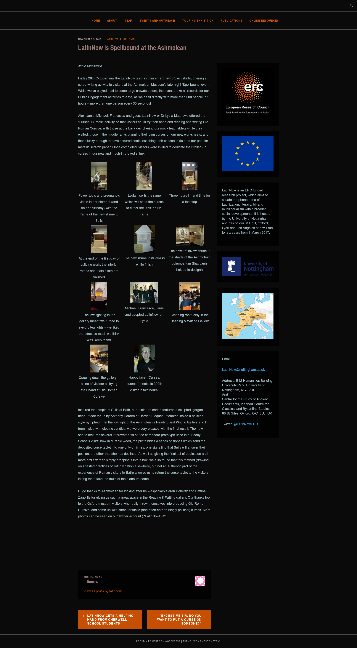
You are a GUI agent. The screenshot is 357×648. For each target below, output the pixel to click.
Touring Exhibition (198, 20)
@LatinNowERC (246, 423)
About (112, 20)
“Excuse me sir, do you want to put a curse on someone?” (179, 619)
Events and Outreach (157, 20)
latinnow (112, 39)
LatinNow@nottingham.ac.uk (243, 369)
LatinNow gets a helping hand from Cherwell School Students (110, 619)
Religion (129, 39)
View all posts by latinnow (102, 590)
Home (96, 20)
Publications (231, 20)
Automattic (212, 641)
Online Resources (264, 20)
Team (128, 20)
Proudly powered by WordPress (158, 641)
